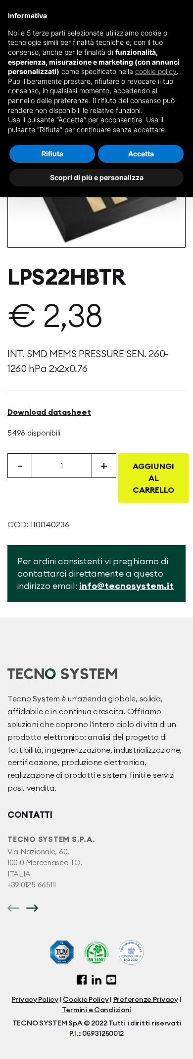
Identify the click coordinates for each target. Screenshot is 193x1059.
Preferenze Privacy (145, 999)
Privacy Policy (35, 999)
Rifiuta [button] (52, 153)
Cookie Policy (86, 999)
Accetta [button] (141, 153)
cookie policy (156, 71)
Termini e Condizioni (97, 1009)
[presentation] (13, 907)
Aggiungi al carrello (153, 478)
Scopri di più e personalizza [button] (97, 177)
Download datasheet (49, 412)
